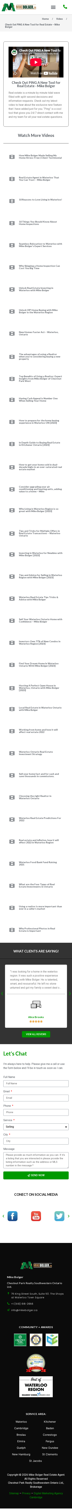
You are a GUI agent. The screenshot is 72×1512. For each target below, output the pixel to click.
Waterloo (21, 1421)
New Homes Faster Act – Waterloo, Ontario (38, 333)
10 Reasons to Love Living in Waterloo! (40, 199)
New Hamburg (21, 1454)
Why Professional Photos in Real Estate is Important (37, 929)
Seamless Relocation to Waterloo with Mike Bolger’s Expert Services (40, 244)
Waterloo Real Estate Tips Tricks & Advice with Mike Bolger (38, 598)
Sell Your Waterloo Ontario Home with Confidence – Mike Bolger (40, 620)
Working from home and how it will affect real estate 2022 (38, 730)
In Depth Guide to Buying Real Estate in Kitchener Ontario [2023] (39, 443)
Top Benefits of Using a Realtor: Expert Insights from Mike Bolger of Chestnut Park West (40, 378)
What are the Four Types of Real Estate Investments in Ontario (37, 885)
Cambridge (21, 1428)
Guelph (21, 1447)
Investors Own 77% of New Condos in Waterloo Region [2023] (39, 642)
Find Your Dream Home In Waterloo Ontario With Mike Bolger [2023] (39, 664)
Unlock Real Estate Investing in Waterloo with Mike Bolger (36, 289)
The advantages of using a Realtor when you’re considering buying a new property (39, 356)
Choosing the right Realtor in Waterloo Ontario (35, 797)
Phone (7, 1106)
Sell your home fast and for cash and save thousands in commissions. (39, 775)
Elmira (21, 1441)
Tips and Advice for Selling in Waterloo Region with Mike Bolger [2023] (40, 576)
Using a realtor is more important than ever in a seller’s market (40, 907)
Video (59, 19)
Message (9, 1149)
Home (45, 19)
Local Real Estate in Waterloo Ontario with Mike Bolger (40, 708)
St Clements (50, 1454)
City (6, 1134)
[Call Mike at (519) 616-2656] (65, 7)
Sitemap (14, 1493)
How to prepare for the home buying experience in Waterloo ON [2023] (39, 421)
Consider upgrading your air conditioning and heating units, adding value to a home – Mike (40, 489)
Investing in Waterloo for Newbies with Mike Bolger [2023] (40, 554)
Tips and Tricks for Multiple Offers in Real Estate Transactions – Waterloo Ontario (39, 533)
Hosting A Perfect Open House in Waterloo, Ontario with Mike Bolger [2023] (39, 688)
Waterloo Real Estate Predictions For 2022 (40, 819)
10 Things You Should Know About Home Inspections (38, 222)
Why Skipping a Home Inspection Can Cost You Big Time (39, 267)
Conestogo (50, 1434)
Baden (50, 1428)
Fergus (50, 1441)
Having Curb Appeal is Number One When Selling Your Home (38, 399)
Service (8, 1120)
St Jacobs (35, 1460)
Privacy (26, 1493)
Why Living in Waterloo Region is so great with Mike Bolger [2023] (38, 510)
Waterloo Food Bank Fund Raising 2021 (38, 863)
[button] (53, 7)
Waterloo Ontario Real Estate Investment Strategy (36, 752)
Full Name (9, 1077)
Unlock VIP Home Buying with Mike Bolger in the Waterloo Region (38, 311)
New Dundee (50, 1447)
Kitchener (50, 1421)
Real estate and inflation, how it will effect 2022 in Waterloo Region (39, 841)
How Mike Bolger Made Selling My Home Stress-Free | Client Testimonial (40, 156)
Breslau (21, 1434)
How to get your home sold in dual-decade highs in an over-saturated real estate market (40, 467)
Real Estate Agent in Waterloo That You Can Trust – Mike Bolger (39, 178)
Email (6, 1091)
